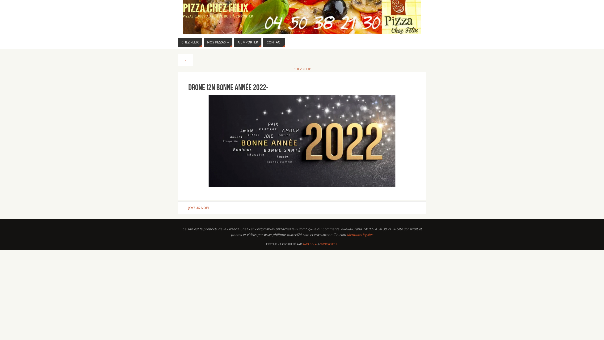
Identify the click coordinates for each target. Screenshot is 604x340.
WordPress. (329, 244)
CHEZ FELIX (302, 69)
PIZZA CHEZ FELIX (215, 8)
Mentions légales (360, 234)
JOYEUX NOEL (199, 207)
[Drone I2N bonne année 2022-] (302, 141)
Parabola (309, 244)
